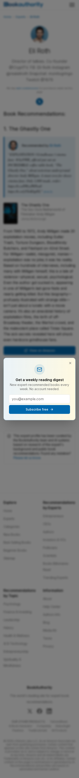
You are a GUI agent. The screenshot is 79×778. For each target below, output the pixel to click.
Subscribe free (37, 409)
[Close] (70, 363)
